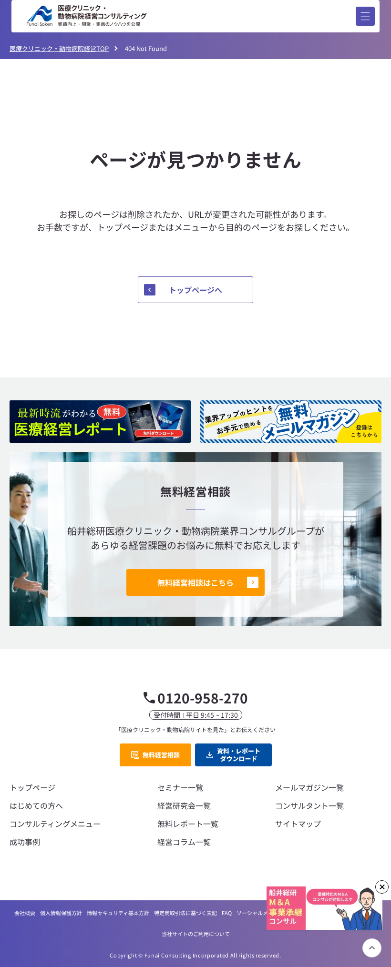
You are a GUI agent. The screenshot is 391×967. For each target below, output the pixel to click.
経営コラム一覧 (184, 841)
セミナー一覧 (180, 787)
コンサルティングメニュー (55, 823)
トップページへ (195, 289)
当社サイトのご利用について (196, 933)
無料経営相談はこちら (195, 582)
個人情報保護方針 (61, 912)
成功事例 (25, 841)
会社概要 (24, 912)
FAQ (227, 912)
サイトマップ (298, 823)
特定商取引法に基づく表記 (185, 912)
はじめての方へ (36, 805)
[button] (365, 16)
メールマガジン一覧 (309, 787)
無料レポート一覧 (187, 823)
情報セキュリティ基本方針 (118, 912)
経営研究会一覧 (184, 805)
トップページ (32, 787)
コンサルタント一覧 (309, 805)
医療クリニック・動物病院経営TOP (59, 48)
